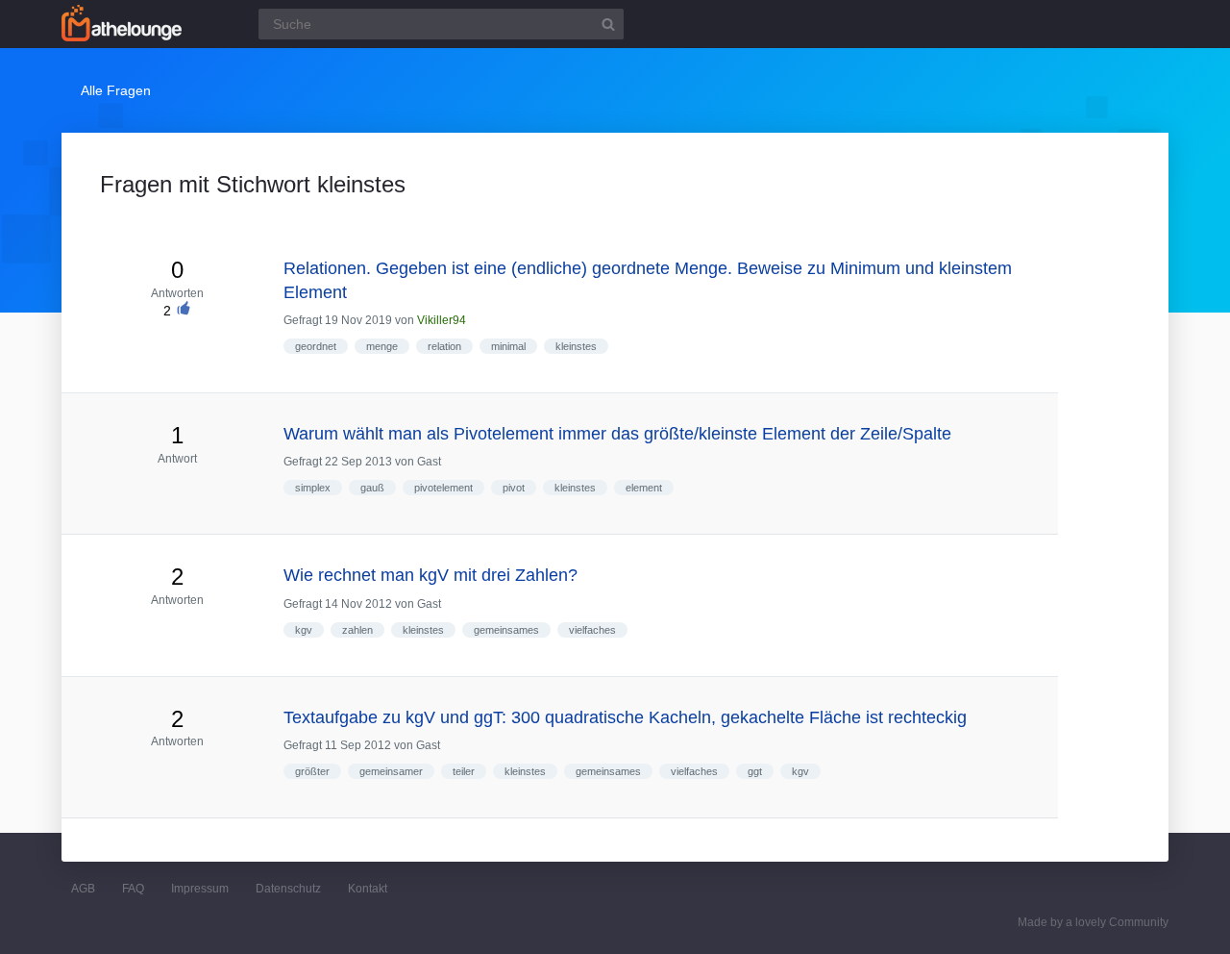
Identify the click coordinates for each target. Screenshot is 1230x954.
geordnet (315, 346)
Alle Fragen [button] (116, 90)
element (644, 487)
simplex (313, 487)
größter (312, 771)
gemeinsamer (391, 771)
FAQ (133, 888)
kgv (303, 630)
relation (444, 346)
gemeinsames (506, 630)
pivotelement (443, 487)
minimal (508, 346)
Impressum (200, 888)
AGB (83, 888)
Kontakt (367, 888)
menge (382, 346)
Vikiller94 (441, 320)
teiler (464, 771)
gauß (372, 487)
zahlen (357, 630)
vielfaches (592, 630)
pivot (514, 487)
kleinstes (576, 346)
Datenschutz (288, 888)
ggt (755, 771)
